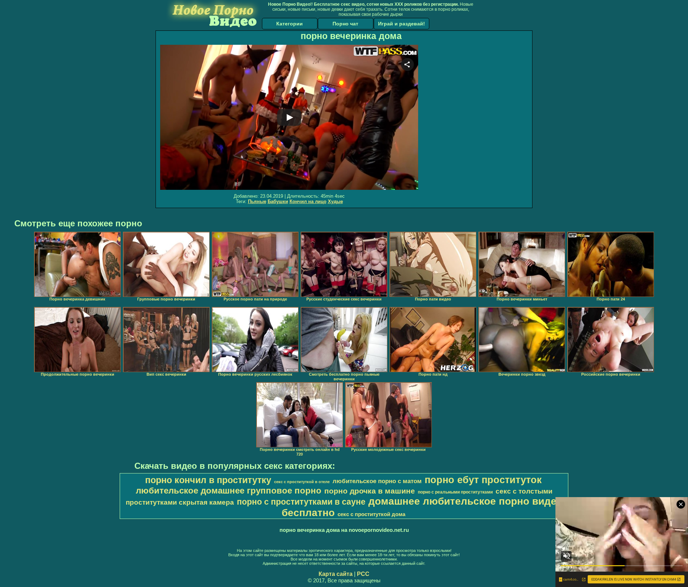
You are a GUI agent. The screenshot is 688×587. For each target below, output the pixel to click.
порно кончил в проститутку (208, 480)
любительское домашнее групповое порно (228, 490)
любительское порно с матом (377, 481)
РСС (363, 574)
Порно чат (345, 24)
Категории (289, 24)
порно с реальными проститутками (455, 492)
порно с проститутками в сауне (301, 501)
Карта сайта (336, 574)
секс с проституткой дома (371, 514)
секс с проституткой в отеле (302, 482)
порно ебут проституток (483, 480)
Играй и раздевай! (401, 24)
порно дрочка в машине (369, 491)
